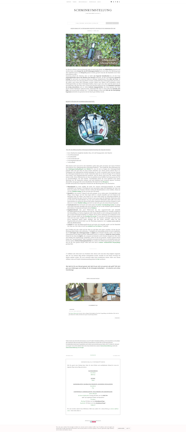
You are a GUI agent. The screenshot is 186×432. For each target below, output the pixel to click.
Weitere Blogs (92, 1)
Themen (74, 1)
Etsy (93, 388)
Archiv (99, 1)
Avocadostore (93, 386)
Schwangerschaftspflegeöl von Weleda (79, 169)
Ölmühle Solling (76, 191)
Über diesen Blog (83, 1)
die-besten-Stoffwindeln (83, 395)
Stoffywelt (93, 405)
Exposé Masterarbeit (75, 313)
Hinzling (83, 401)
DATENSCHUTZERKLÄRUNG (95, 420)
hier (98, 259)
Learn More (121, 428)
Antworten (117, 318)
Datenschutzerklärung (106, 346)
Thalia (93, 380)
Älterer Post (116, 355)
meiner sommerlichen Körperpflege (109, 242)
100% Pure (93, 374)
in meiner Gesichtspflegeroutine (105, 205)
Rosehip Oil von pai (90, 216)
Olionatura (105, 182)
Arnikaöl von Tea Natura (95, 226)
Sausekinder (83, 403)
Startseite (68, 1)
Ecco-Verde (93, 373)
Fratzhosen (93, 399)
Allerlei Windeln (93, 393)
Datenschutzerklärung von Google (75, 347)
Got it (128, 428)
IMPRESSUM (87, 420)
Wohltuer (94, 208)
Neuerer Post (69, 355)
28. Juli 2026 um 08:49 (75, 311)
